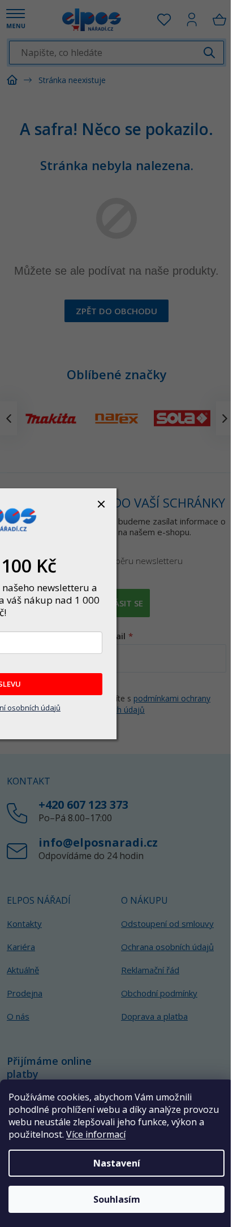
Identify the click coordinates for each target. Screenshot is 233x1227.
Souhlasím (116, 1199)
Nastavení (116, 1163)
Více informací (96, 1134)
